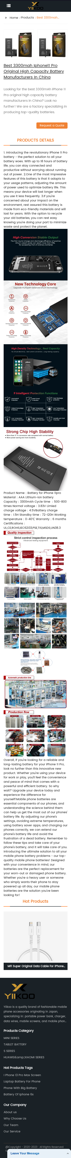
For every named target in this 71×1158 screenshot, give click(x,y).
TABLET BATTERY (15, 1044)
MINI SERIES (11, 1038)
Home (14, 17)
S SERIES (9, 1051)
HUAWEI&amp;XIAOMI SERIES (24, 1057)
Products (27, 17)
